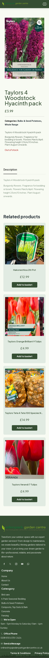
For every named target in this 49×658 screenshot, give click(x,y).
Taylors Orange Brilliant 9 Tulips (25, 341)
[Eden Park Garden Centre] (15, 4)
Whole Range (11, 124)
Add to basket (24, 284)
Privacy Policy (42, 653)
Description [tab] (10, 170)
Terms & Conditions (20, 653)
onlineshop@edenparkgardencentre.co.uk (21, 647)
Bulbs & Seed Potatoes (29, 121)
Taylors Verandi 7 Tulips (24, 484)
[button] (39, 22)
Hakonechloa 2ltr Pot (24, 269)
